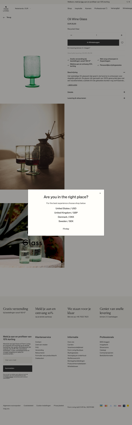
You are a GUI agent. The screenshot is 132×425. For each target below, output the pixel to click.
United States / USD (66, 209)
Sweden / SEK (66, 221)
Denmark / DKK (66, 217)
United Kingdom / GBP (66, 213)
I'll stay (66, 229)
